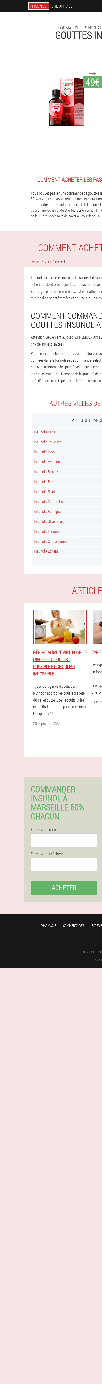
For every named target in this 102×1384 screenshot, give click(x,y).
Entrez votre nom (43, 829)
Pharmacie (48, 925)
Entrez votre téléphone (47, 854)
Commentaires (73, 925)
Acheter (64, 887)
